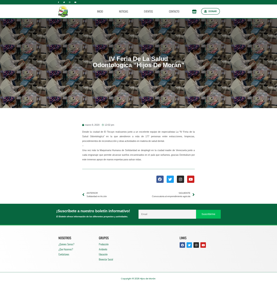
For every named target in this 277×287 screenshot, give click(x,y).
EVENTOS (148, 11)
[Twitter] (64, 2)
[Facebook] (160, 179)
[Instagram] (70, 2)
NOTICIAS (123, 11)
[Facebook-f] (58, 2)
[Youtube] (75, 2)
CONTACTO (174, 11)
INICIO (100, 11)
